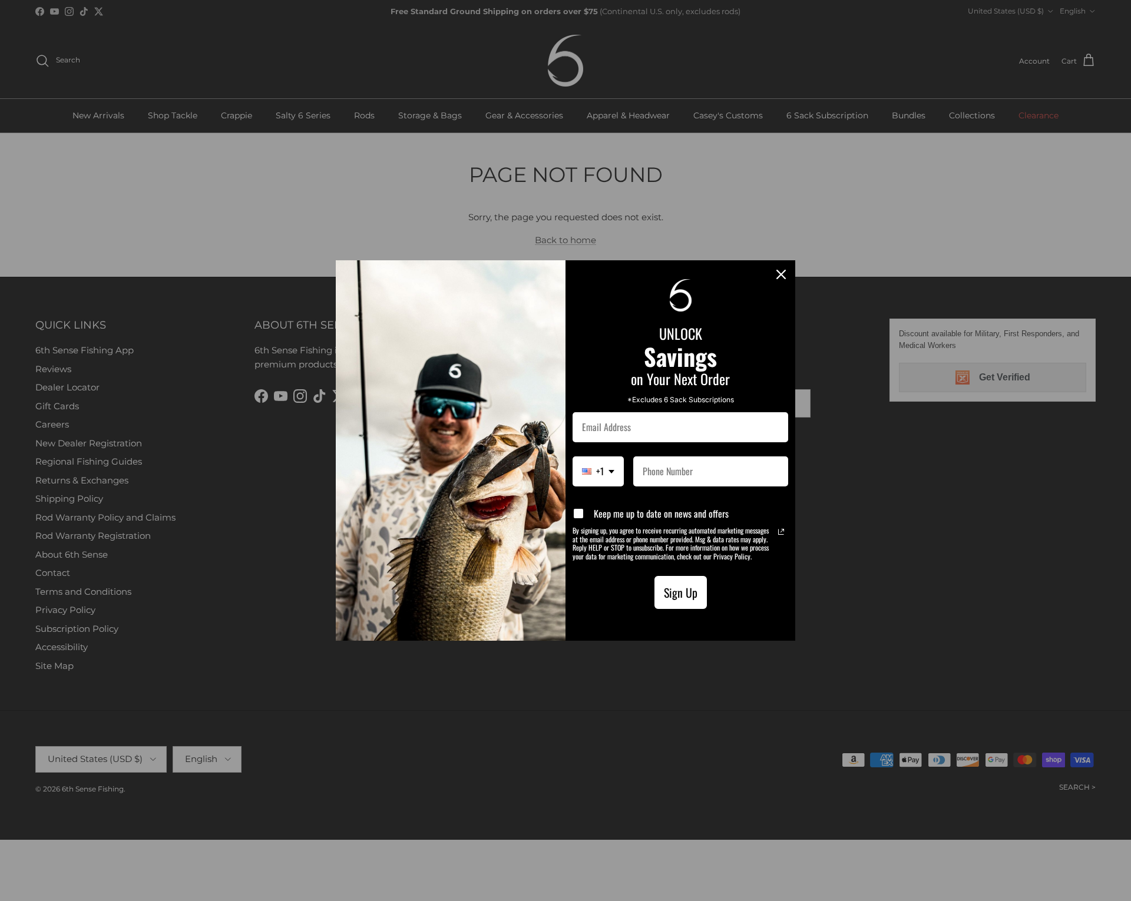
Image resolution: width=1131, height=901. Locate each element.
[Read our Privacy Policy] (781, 532)
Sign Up (680, 592)
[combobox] (598, 471)
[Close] (781, 274)
